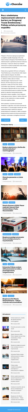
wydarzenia (12, 32)
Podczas (5, 202)
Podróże (11, 174)
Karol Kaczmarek (7, 153)
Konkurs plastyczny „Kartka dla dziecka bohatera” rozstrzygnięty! (14, 149)
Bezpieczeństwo (7, 234)
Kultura (5, 144)
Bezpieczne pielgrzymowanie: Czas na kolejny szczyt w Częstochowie (13, 239)
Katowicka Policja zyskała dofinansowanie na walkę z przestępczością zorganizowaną (12, 269)
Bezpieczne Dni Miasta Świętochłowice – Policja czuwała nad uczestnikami (12, 300)
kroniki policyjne (6, 32)
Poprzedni (6, 120)
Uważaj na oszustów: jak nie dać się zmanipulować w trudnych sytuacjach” (18, 388)
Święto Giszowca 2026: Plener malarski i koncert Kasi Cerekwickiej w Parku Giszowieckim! (13, 208)
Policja (4, 264)
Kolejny (22, 120)
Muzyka (5, 174)
